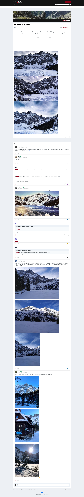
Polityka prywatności (38, 494)
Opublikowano (22, 147)
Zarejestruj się (68, 1)
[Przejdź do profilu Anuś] (16, 157)
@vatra (17, 169)
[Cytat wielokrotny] (15, 153)
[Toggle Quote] (16, 226)
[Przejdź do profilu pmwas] (16, 372)
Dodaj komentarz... (23, 484)
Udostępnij (60, 27)
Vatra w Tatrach (18, 15)
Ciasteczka (47, 494)
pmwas (19, 371)
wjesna (19, 238)
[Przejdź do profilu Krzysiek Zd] (16, 167)
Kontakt (43, 494)
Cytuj (18, 153)
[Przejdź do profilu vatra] (15, 27)
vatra (22, 16)
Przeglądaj (16, 4)
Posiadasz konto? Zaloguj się (59, 1)
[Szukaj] (70, 4)
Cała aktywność (21, 4)
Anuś (18, 156)
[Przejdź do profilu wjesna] (16, 224)
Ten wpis (66, 4)
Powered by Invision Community (42, 495)
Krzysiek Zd (19, 187)
